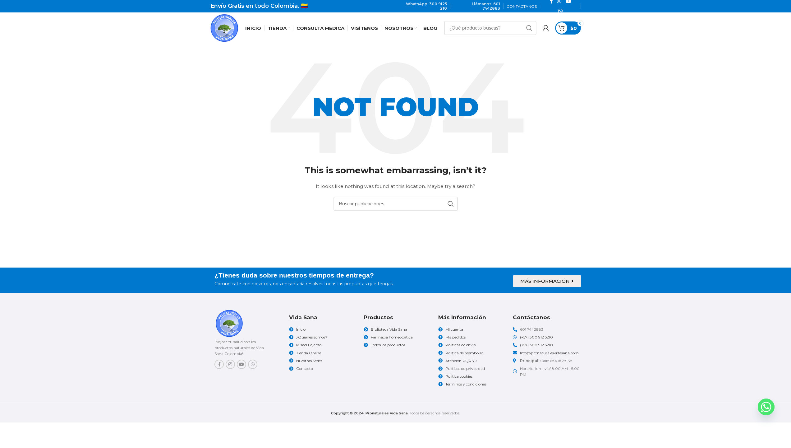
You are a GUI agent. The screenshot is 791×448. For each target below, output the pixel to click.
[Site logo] (224, 27)
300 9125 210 (438, 6)
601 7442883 (491, 6)
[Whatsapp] (766, 407)
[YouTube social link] (241, 364)
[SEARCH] (529, 28)
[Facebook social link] (219, 364)
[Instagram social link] (230, 364)
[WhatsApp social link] (560, 11)
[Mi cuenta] (546, 28)
